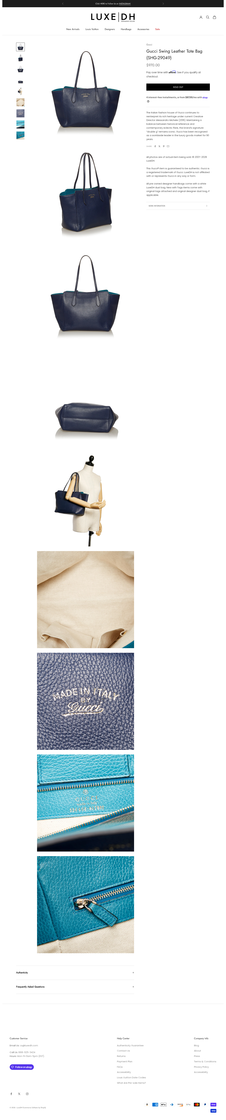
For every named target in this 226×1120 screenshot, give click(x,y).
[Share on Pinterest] (164, 146)
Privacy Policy (201, 1066)
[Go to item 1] (20, 47)
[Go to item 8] (20, 124)
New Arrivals (72, 29)
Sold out (178, 87)
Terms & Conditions (205, 1061)
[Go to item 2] (20, 58)
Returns (121, 1056)
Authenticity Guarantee (130, 1045)
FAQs (120, 1066)
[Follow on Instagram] (27, 1093)
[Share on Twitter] (159, 146)
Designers (110, 29)
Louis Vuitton (92, 29)
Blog (196, 1045)
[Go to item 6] (20, 102)
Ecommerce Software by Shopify (34, 1107)
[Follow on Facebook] (11, 1093)
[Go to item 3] (20, 69)
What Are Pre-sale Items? (131, 1082)
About (197, 1050)
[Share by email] (168, 146)
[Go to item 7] (20, 113)
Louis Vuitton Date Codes (131, 1077)
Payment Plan (124, 1061)
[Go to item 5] (20, 91)
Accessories (143, 29)
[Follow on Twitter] (19, 1093)
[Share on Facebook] (155, 146)
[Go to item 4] (20, 80)
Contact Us (123, 1050)
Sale (157, 29)
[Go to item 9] (20, 135)
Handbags (126, 29)
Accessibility (124, 1072)
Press (197, 1056)
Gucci (149, 44)
